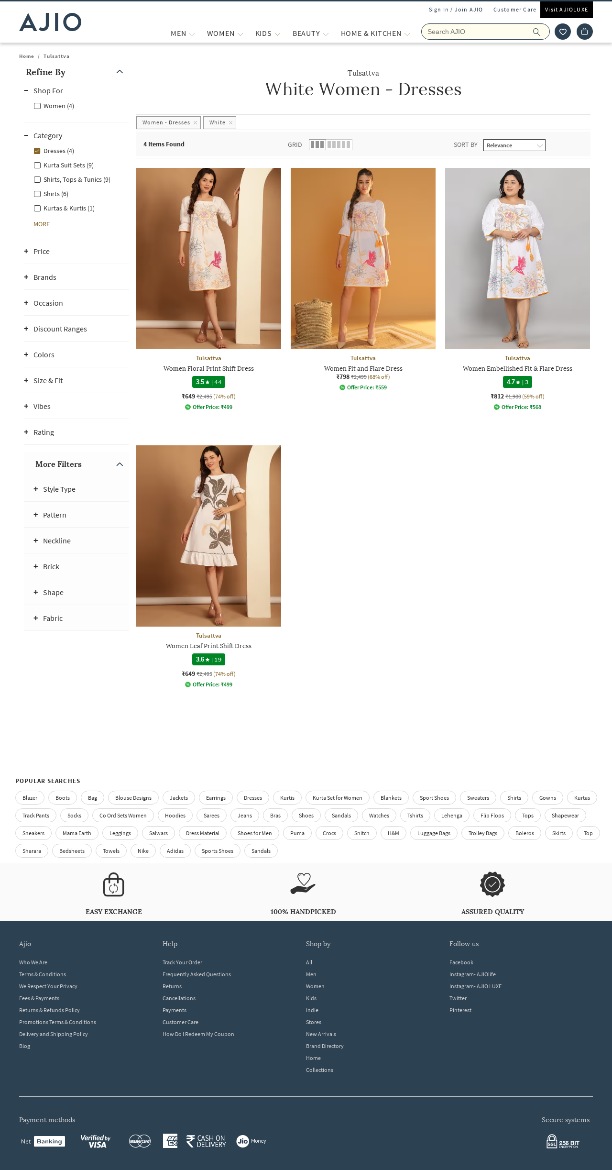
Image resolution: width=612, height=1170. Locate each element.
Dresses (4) (59, 150)
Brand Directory (325, 1045)
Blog (24, 1045)
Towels (111, 850)
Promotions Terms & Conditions (57, 1022)
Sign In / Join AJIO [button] (456, 9)
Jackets (179, 797)
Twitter (458, 998)
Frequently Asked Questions (197, 974)
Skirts (559, 833)
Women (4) (59, 105)
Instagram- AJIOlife (472, 974)
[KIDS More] (277, 33)
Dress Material (202, 833)
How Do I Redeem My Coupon (198, 1034)
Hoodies (175, 815)
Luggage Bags (433, 833)
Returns (172, 986)
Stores (313, 1022)
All (309, 962)
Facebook (461, 962)
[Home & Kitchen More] (407, 33)
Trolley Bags (483, 833)
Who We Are (33, 962)
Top (588, 833)
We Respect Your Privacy (48, 986)
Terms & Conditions (42, 974)
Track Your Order (182, 962)
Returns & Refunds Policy (49, 1010)
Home (26, 56)
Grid (295, 144)
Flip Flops (492, 815)
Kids (311, 998)
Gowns (547, 797)
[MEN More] (191, 33)
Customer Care (515, 9)
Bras (275, 815)
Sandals (341, 815)
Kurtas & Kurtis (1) (69, 208)
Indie (312, 1010)
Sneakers (33, 833)
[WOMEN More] (240, 33)
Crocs (329, 833)
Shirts (514, 797)
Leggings (120, 833)
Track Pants (35, 815)
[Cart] (585, 31)
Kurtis (287, 797)
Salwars (158, 833)
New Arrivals (321, 1034)
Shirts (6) (56, 193)
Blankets (391, 797)
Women (315, 986)
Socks (74, 815)
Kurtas (582, 797)
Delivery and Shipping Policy (53, 1034)
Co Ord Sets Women (123, 815)
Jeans (245, 815)
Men (311, 974)
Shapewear (565, 815)
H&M (393, 833)
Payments (174, 1010)
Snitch (362, 833)
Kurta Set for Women (337, 797)
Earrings (216, 797)
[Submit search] (541, 31)
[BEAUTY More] (325, 33)
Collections (319, 1069)
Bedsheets (72, 850)
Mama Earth (77, 833)
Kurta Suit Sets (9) (69, 165)
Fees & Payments (39, 998)
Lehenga (451, 815)
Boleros (524, 833)
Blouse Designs (133, 797)
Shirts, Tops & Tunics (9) (77, 179)
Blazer (29, 797)
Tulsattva (57, 56)
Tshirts (415, 815)
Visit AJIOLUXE (566, 9)
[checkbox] (76, 105)
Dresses (253, 797)
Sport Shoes (434, 797)
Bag (92, 797)
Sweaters (478, 797)
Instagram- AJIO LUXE (475, 986)
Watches (379, 815)
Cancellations (179, 998)
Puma (297, 833)
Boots (62, 797)
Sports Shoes (217, 850)
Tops (528, 815)
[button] (563, 31)
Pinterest (460, 1010)
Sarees (211, 815)
